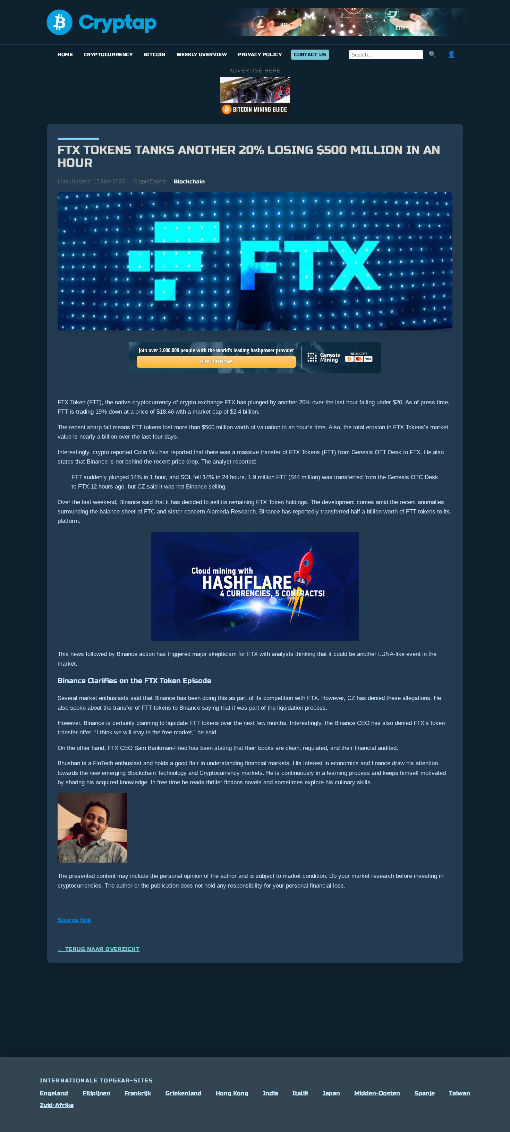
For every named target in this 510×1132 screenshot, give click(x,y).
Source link (74, 920)
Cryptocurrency (108, 55)
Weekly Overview (202, 55)
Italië (300, 1093)
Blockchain (189, 181)
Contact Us (310, 55)
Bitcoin (154, 55)
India (270, 1093)
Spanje (425, 1093)
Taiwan (459, 1093)
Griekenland (183, 1093)
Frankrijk (138, 1093)
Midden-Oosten (377, 1093)
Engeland (54, 1093)
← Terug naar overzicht (98, 949)
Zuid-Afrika (57, 1105)
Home (65, 55)
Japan (331, 1093)
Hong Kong (232, 1093)
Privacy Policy (260, 55)
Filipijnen (96, 1093)
